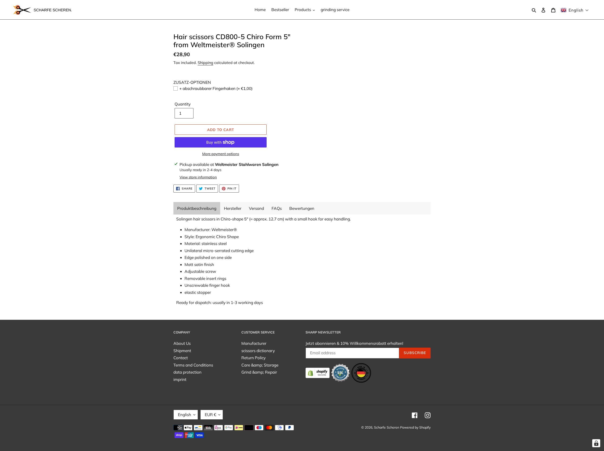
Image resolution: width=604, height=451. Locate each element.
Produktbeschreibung (196, 208)
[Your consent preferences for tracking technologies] (596, 443)
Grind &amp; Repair (259, 372)
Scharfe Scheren (386, 427)
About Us (182, 343)
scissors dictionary (258, 350)
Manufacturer (253, 343)
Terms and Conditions (193, 364)
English (184, 414)
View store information (198, 177)
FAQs (277, 208)
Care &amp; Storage (259, 364)
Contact (180, 357)
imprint (179, 379)
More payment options (220, 154)
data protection (187, 372)
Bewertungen (301, 208)
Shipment (182, 350)
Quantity (183, 103)
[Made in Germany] (361, 372)
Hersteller (232, 208)
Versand (256, 208)
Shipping (205, 62)
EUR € (210, 414)
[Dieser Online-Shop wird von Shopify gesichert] (318, 372)
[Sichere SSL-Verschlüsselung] (341, 372)
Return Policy (253, 357)
